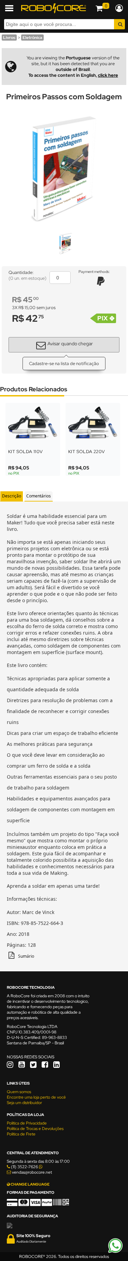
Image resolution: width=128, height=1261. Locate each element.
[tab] (11, 496)
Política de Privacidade (27, 1123)
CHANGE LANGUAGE (29, 1184)
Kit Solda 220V (86, 451)
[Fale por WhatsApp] (115, 1251)
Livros (9, 37)
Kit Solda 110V (25, 451)
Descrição (11, 496)
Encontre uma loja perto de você (36, 1097)
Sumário (26, 956)
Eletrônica (32, 37)
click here (108, 75)
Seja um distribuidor (24, 1102)
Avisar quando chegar (70, 343)
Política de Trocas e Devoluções (35, 1128)
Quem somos (19, 1092)
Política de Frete (21, 1134)
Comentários (38, 496)
